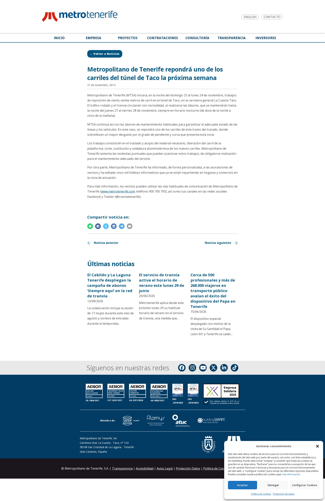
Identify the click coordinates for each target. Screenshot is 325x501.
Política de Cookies (216, 468)
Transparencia (122, 468)
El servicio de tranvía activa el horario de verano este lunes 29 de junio (161, 282)
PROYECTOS (127, 38)
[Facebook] (98, 226)
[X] (106, 226)
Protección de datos (284, 494)
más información (291, 474)
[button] (317, 446)
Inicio (59, 38)
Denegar (273, 485)
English (250, 17)
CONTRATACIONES (162, 38)
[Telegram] (122, 226)
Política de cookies (261, 494)
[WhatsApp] (90, 226)
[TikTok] (234, 368)
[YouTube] (203, 368)
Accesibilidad (144, 468)
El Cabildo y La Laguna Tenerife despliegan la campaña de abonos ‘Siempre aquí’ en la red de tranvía (109, 285)
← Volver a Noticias (105, 54)
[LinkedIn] (114, 226)
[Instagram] (192, 368)
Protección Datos (188, 468)
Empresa (93, 38)
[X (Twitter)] (213, 368)
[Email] (129, 226)
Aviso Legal (165, 468)
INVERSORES (265, 38)
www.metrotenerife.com (118, 191)
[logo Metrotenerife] (79, 17)
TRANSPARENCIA (232, 38)
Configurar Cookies (304, 485)
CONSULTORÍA (197, 38)
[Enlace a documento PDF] (221, 394)
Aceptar (242, 485)
